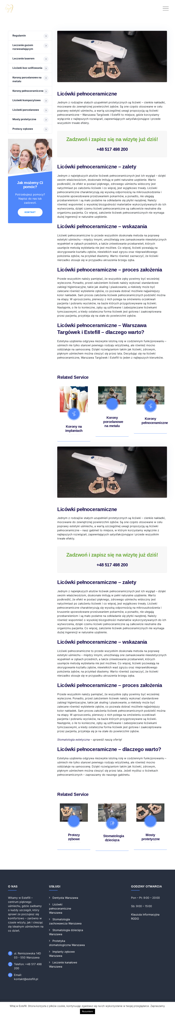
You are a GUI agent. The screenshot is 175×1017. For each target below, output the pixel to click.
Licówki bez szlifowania (27, 67)
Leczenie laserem (23, 58)
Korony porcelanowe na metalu (113, 422)
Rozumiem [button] (87, 1011)
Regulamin (19, 35)
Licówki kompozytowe (26, 100)
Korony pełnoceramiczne (27, 90)
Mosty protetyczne (24, 119)
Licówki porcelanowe (25, 109)
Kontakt (30, 212)
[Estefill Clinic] (87, 8)
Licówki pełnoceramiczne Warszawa (60, 908)
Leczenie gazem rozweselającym (22, 47)
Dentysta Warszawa (65, 897)
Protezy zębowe (22, 128)
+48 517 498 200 (112, 149)
